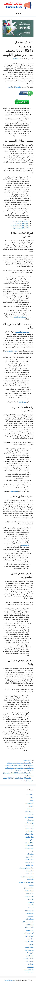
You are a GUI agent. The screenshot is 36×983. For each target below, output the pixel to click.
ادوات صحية (29, 794)
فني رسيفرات (29, 910)
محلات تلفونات (29, 941)
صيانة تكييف (29, 893)
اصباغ (31, 800)
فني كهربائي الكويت (20, 317)
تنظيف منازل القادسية (14, 87)
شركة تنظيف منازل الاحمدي (21, 221)
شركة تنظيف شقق (27, 770)
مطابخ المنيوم (29, 947)
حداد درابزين (29, 856)
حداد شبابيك (29, 865)
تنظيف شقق (19, 763)
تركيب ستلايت (29, 823)
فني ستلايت (30, 913)
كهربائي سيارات (28, 933)
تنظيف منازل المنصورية (22, 223)
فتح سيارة (30, 902)
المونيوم (31, 806)
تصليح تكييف (29, 831)
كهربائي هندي (14, 491)
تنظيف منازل (13, 765)
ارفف (31, 797)
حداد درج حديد (29, 859)
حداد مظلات (29, 871)
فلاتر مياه (30, 905)
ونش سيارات (29, 972)
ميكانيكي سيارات (28, 958)
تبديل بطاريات (29, 817)
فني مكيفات (29, 924)
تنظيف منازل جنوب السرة (21, 228)
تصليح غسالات (29, 845)
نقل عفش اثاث (28, 970)
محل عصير (30, 938)
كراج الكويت (29, 930)
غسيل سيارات (29, 896)
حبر (32, 851)
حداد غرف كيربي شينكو (26, 868)
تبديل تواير (30, 820)
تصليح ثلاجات (29, 837)
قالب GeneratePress (10, 980)
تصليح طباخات (29, 842)
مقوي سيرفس (29, 950)
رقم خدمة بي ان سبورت (26, 882)
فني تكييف (30, 907)
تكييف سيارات (29, 848)
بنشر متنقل (30, 808)
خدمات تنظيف (27, 760)
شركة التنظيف (25, 545)
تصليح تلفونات (29, 834)
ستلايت (31, 885)
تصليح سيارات (29, 840)
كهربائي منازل (29, 936)
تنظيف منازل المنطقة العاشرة (20, 225)
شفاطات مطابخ (28, 888)
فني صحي (30, 916)
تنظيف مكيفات (22, 765)
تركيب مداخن (29, 828)
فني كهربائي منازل (28, 921)
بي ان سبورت (29, 811)
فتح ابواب (30, 899)
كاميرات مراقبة (29, 927)
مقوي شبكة (30, 953)
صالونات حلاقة (29, 890)
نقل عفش (30, 967)
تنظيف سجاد (27, 763)
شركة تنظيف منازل (15, 770)
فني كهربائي (22, 402)
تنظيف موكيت (19, 768)
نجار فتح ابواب (29, 961)
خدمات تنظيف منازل (11, 351)
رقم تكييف (30, 879)
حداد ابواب (30, 854)
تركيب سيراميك (28, 825)
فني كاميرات (29, 919)
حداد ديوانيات (29, 862)
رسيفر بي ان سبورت (27, 876)
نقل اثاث (30, 964)
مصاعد (31, 944)
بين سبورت (30, 814)
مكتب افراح (30, 955)
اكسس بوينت (29, 803)
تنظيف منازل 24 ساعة (22, 332)
